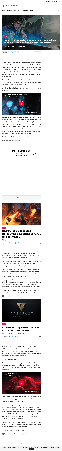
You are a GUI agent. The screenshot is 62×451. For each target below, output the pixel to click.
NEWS (3, 10)
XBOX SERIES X (25, 10)
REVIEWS (9, 10)
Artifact (7, 433)
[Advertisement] (21, 57)
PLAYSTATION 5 (17, 10)
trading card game (16, 140)
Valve (25, 433)
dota (12, 433)
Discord (23, 154)
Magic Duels (8, 140)
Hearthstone (13, 296)
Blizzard (7, 296)
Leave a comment (22, 197)
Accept (31, 449)
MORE (31, 10)
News (6, 36)
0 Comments (38, 52)
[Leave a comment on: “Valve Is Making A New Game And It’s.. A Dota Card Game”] (40, 336)
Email (29, 154)
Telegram (18, 154)
